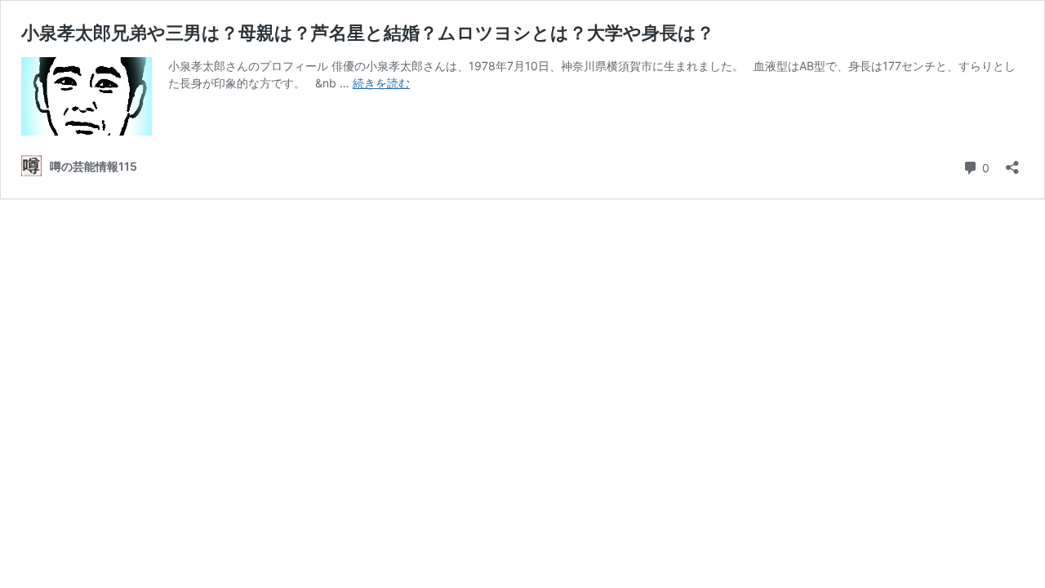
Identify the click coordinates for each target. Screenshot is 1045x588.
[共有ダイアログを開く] (1012, 162)
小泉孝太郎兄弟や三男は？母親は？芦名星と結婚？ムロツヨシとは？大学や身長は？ (367, 32)
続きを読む (381, 83)
